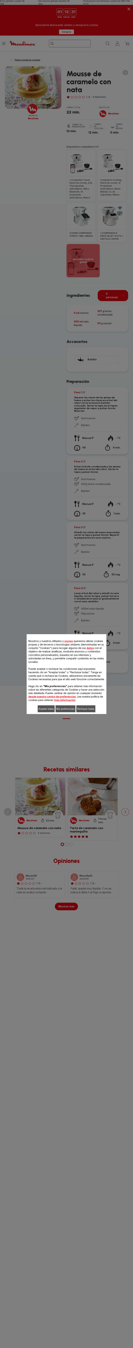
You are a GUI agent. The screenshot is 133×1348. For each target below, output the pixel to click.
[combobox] (53, 668)
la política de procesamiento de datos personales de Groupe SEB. (68, 737)
